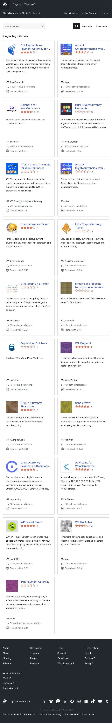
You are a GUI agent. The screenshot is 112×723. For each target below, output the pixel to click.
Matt (7, 678)
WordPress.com (13, 673)
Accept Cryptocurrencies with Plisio (89, 47)
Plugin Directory (10, 13)
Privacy (7, 663)
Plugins (34, 658)
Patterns (34, 663)
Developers (63, 658)
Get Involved (92, 648)
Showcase (35, 648)
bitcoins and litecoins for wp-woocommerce (89, 285)
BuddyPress (11, 688)
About (6, 648)
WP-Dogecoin (83, 343)
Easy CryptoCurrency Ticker (88, 226)
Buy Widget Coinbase (34, 343)
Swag (89, 663)
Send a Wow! (83, 402)
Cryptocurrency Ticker (35, 224)
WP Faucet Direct (31, 522)
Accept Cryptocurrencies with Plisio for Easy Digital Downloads (89, 166)
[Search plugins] (42, 26)
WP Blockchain (84, 522)
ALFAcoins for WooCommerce (85, 464)
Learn (60, 648)
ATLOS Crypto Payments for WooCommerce (36, 166)
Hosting (7, 658)
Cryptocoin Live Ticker (35, 283)
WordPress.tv (66, 663)
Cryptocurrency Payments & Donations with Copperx (35, 464)
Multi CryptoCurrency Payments (88, 106)
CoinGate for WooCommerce (30, 106)
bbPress (9, 683)
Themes (34, 653)
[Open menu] (107, 4)
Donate (90, 658)
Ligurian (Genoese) (20, 701)
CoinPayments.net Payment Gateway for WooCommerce (34, 47)
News (6, 653)
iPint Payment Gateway (35, 581)
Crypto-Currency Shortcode (31, 404)
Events (88, 653)
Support (61, 653)
